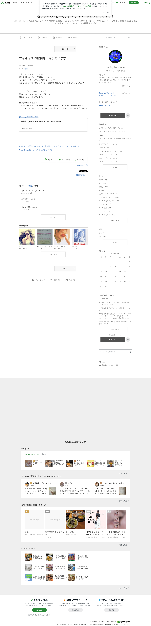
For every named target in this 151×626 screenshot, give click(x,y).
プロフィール (110, 71)
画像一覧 (59, 38)
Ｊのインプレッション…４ (108, 154)
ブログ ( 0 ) (103, 180)
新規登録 (134, 3)
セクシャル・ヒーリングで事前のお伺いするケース (115, 139)
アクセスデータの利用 (96, 624)
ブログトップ (27, 38)
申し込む (112, 610)
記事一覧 (44, 38)
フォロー (113, 115)
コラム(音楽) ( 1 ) (105, 208)
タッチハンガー (104, 148)
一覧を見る (115, 167)
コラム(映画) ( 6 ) (105, 204)
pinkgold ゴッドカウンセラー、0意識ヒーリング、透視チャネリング (115, 303)
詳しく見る (75, 610)
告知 (25, 69)
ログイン (145, 3)
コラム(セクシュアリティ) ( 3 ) (109, 197)
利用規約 (83, 624)
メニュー (102, 135)
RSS (103, 362)
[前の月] (107, 253)
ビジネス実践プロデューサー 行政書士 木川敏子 (115, 309)
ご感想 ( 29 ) (103, 187)
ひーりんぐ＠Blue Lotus (28, 117)
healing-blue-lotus (115, 67)
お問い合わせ (73, 624)
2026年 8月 (115, 253)
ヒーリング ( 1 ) (104, 211)
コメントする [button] (66, 160)
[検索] (129, 37)
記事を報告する (83, 175)
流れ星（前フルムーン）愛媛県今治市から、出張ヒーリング (115, 323)
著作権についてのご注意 (110, 365)
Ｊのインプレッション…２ (108, 161)
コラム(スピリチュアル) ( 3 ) (109, 201)
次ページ (65, 49)
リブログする (81, 160)
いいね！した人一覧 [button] (82, 165)
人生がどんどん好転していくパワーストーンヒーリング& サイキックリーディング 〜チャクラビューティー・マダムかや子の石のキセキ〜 (115, 316)
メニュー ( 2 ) (103, 183)
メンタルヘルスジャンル (107, 95)
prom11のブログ (104, 299)
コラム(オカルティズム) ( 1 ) (109, 215)
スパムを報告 (62, 624)
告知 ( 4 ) (102, 190)
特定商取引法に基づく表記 (114, 624)
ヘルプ (128, 624)
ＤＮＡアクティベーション (108, 144)
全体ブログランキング (106, 93)
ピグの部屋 (121, 71)
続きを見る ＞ (127, 86)
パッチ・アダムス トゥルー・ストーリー (113, 151)
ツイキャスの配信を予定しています (42, 58)
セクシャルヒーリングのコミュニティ (112, 131)
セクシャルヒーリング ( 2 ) (108, 194)
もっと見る (53, 217)
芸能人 (44, 454)
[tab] (32, 454)
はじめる (39, 610)
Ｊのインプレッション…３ (108, 158)
